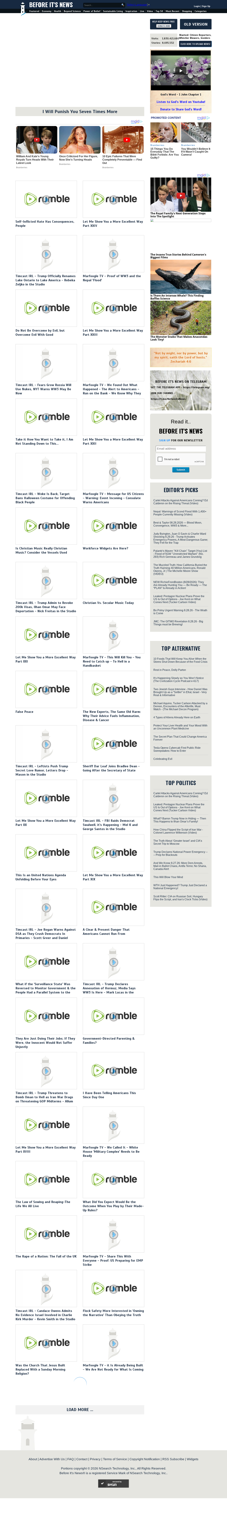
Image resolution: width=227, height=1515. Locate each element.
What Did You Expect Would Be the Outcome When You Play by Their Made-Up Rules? (113, 1206)
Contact (81, 1459)
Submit (180, 469)
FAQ (70, 1459)
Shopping (187, 11)
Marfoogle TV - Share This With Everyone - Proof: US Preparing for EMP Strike (113, 1260)
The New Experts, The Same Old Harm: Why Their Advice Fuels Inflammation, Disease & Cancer (112, 716)
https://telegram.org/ (196, 387)
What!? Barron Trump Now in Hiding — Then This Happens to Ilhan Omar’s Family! (179, 820)
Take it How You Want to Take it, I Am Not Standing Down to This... (44, 441)
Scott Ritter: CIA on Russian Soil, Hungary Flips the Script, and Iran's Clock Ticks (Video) (180, 898)
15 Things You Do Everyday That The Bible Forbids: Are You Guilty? (164, 153)
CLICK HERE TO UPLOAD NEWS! (195, 44)
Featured (34, 11)
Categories (200, 11)
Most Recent (172, 11)
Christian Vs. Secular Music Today (108, 603)
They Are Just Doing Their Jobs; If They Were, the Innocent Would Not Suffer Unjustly (45, 1042)
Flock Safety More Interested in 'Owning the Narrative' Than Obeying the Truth (113, 1313)
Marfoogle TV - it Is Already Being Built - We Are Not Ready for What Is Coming (113, 1367)
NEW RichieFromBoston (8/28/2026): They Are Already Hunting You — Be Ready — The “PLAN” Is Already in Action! (180, 585)
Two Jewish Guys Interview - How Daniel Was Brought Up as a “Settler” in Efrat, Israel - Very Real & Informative (180, 692)
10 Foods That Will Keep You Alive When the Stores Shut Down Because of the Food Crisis (180, 660)
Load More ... (80, 1409)
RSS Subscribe (173, 1459)
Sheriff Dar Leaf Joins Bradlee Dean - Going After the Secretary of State (111, 768)
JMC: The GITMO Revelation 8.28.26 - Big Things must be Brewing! (178, 623)
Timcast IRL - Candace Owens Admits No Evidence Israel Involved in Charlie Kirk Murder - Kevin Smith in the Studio (45, 1315)
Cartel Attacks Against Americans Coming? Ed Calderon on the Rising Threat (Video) (180, 502)
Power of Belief (91, 11)
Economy (46, 11)
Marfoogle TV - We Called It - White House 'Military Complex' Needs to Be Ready (111, 1151)
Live (142, 11)
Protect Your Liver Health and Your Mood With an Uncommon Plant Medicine (180, 727)
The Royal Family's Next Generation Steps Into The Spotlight (178, 215)
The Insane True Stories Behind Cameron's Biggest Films (178, 256)
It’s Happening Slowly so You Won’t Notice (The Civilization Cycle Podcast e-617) (178, 679)
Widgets (192, 1459)
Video (150, 11)
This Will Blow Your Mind (168, 877)
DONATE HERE (164, 26)
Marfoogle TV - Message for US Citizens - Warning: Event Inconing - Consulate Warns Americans (113, 498)
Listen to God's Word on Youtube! (181, 102)
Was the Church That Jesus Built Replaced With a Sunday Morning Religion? (40, 1369)
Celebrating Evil (162, 758)
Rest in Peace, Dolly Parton (169, 669)
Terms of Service (115, 1459)
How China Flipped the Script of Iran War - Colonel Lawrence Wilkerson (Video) (178, 831)
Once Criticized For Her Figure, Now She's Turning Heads (78, 158)
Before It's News (51, 4)
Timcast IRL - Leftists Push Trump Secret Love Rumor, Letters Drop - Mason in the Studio (41, 770)
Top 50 (159, 11)
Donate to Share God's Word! (181, 109)
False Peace (24, 712)
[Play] (180, 71)
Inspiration (131, 11)
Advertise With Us (52, 1459)
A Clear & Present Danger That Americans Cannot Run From (106, 932)
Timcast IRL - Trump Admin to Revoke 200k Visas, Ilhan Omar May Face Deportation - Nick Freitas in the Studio (45, 607)
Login (197, 6)
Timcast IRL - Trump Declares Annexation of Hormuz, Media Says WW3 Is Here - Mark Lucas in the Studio (109, 990)
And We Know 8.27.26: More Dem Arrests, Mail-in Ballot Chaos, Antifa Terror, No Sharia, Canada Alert (180, 866)
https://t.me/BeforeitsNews (168, 399)
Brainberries (21, 167)
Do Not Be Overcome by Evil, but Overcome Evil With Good (40, 332)
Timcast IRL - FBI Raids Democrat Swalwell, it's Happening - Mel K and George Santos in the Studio (110, 825)
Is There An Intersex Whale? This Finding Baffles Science (177, 297)
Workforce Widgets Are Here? (105, 548)
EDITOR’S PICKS (181, 490)
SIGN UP (164, 440)
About (33, 1459)
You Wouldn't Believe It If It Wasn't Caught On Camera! (195, 151)
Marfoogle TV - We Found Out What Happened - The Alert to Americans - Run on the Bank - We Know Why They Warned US (112, 391)
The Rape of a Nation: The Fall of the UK (46, 1256)
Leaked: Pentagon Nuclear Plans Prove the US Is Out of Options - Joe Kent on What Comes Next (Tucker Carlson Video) (178, 599)
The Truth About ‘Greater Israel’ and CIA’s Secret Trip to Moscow (177, 842)
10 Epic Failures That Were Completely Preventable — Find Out (122, 159)
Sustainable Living (113, 11)
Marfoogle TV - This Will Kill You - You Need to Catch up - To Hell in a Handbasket (112, 661)
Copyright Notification (144, 1459)
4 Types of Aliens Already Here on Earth (176, 717)
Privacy (95, 1459)
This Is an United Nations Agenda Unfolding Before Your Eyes (40, 877)
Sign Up (206, 6)
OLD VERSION (196, 24)
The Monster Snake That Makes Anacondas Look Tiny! (178, 338)
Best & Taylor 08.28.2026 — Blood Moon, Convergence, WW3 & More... (177, 524)
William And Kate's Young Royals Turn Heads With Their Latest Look (35, 159)
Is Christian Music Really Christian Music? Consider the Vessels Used (41, 550)
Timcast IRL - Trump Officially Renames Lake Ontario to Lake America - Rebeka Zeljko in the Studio (45, 280)
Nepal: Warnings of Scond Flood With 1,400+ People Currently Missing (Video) (179, 513)
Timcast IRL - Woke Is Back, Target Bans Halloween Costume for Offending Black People (45, 498)
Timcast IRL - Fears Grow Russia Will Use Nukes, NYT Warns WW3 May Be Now (43, 389)
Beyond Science (72, 11)
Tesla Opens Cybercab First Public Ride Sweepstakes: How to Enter (177, 749)
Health (57, 11)
